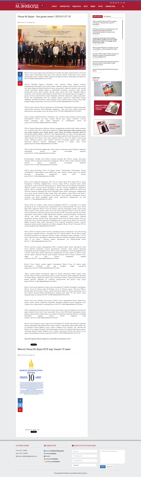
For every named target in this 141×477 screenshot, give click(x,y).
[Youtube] (116, 2)
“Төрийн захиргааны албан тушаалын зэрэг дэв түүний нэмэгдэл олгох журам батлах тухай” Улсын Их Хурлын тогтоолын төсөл (55, 131)
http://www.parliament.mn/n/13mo (41, 78)
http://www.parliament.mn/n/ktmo (47, 471)
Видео (93, 6)
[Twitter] (113, 2)
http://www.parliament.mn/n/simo (50, 268)
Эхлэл (54, 6)
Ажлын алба (110, 6)
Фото (86, 6)
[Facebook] (111, 2)
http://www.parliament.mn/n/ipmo (46, 153)
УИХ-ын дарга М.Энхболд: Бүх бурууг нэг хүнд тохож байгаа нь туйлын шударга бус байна (105, 49)
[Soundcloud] (121, 2)
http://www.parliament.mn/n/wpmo (47, 122)
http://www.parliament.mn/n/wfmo (71, 111)
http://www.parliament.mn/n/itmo (42, 199)
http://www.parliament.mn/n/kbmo (42, 454)
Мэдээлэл (77, 6)
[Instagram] (118, 2)
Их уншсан (107, 16)
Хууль (100, 6)
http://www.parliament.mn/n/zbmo (73, 304)
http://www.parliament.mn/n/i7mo (42, 241)
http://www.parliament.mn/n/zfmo (59, 295)
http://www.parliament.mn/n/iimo (45, 226)
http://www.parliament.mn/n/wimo (48, 143)
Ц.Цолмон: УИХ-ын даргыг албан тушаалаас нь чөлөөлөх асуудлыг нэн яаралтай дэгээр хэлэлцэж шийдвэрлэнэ (106, 56)
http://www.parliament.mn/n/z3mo (48, 318)
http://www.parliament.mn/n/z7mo (70, 333)
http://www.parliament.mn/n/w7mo (47, 165)
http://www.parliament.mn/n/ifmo (45, 176)
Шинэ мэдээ (97, 16)
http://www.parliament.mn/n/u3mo (69, 101)
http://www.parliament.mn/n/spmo (49, 258)
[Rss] (124, 2)
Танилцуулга (65, 6)
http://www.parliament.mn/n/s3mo (46, 281)
